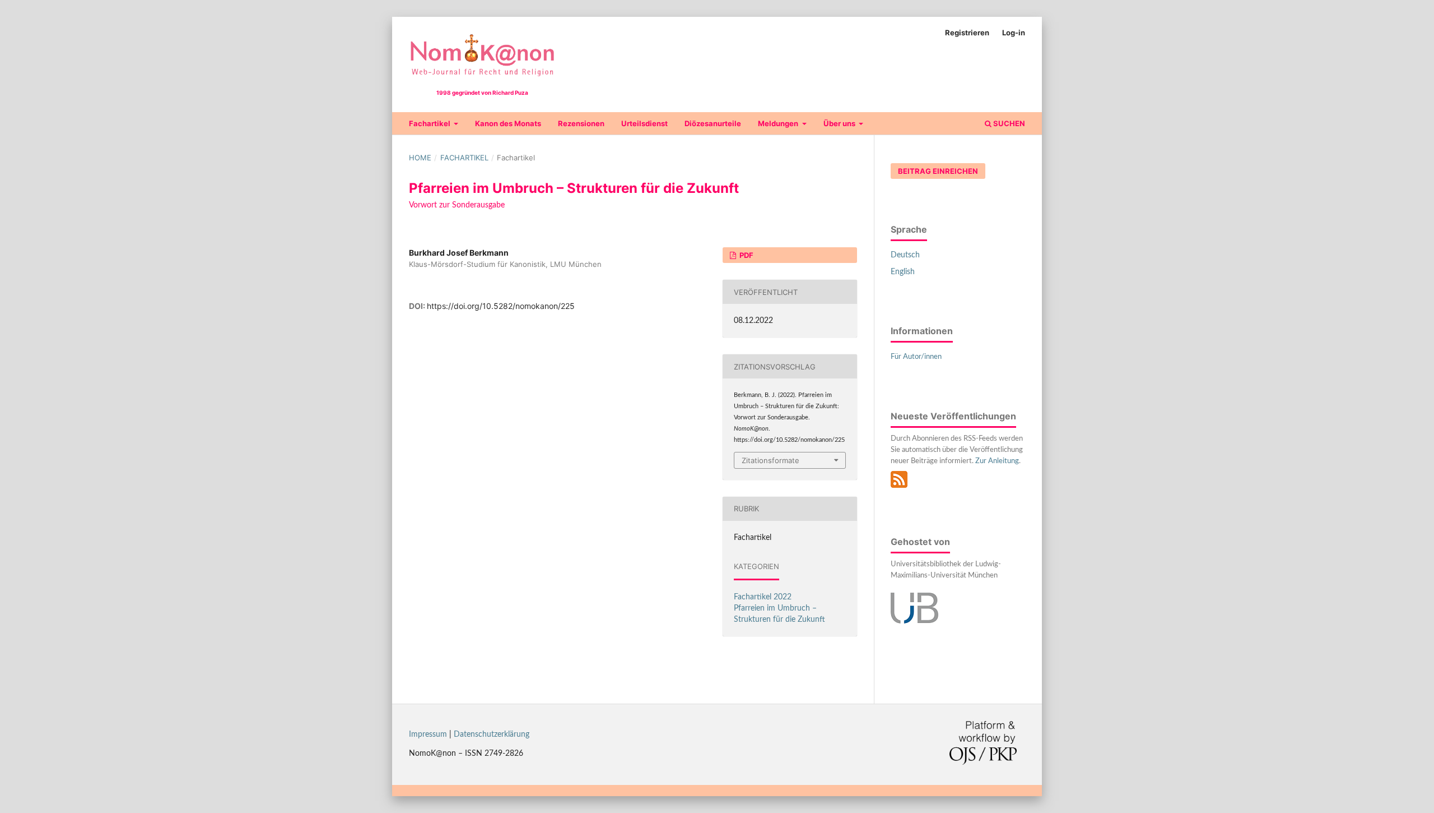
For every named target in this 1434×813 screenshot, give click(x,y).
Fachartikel (430, 123)
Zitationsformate (770, 460)
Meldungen (779, 123)
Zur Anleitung (997, 461)
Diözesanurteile (713, 123)
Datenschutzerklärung (491, 734)
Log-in (1013, 32)
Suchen (1008, 123)
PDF (745, 255)
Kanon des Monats (508, 123)
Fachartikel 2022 (763, 597)
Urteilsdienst (644, 123)
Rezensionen (581, 123)
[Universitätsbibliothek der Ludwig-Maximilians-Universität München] (914, 621)
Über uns (840, 123)
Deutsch (905, 255)
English (903, 272)
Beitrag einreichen (938, 171)
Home (420, 157)
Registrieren (967, 32)
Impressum (428, 734)
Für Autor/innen (916, 357)
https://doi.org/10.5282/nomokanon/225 (501, 306)
